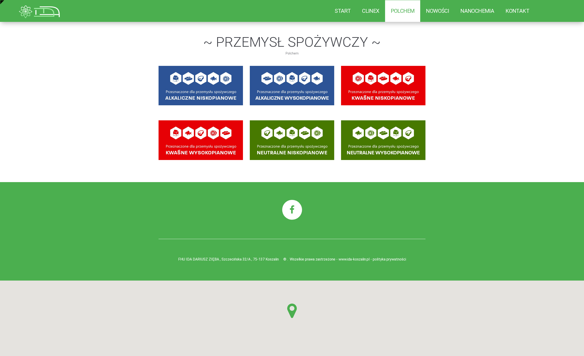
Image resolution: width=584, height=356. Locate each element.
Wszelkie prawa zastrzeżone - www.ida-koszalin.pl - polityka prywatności (348, 259)
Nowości (437, 11)
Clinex (370, 11)
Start (343, 11)
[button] (292, 311)
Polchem (403, 11)
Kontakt (517, 11)
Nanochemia (477, 11)
